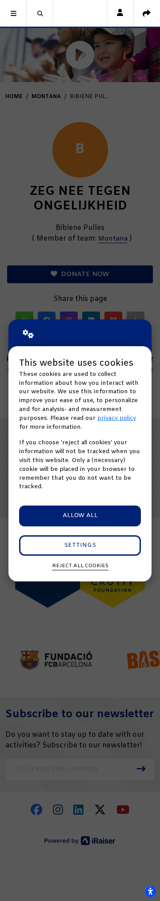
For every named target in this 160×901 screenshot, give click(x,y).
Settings (80, 545)
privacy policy (116, 418)
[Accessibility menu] (150, 891)
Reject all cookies (80, 565)
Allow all (80, 515)
